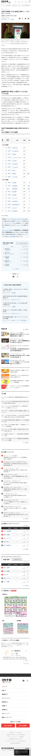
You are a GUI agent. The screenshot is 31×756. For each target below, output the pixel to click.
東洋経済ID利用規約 (15, 743)
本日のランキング (16, 5)
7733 (9, 198)
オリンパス (14, 198)
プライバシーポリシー (12, 736)
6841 (9, 191)
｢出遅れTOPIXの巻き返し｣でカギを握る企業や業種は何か (15, 303)
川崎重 (7, 571)
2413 (9, 207)
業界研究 (4, 702)
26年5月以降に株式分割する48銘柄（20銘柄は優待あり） (15, 297)
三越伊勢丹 (8, 531)
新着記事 (8, 5)
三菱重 (7, 581)
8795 (9, 160)
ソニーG (8, 578)
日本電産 (14, 182)
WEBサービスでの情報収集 (18, 734)
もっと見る (15, 269)
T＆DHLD (14, 160)
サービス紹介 (18, 732)
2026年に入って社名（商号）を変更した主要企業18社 (15, 310)
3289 (9, 204)
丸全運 (7, 534)
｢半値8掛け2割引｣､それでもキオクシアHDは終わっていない (15, 290)
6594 (25, 108)
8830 (9, 201)
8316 (9, 163)
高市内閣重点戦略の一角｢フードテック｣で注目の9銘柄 (15, 317)
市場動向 (14, 292)
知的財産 (21, 736)
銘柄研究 (4, 694)
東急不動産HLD (16, 204)
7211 (12, 110)
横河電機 (14, 191)
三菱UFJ (8, 567)
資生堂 (13, 170)
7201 (9, 210)
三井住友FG (15, 164)
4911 (9, 170)
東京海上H (8, 545)
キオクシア (8, 538)
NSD (7, 541)
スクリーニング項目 (7, 230)
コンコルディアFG (16, 157)
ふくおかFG (15, 167)
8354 (9, 167)
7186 (9, 157)
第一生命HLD (15, 151)
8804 (9, 194)
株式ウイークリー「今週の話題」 (19, 320)
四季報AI (4, 709)
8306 (9, 147)
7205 (8, 188)
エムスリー (14, 207)
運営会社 (12, 732)
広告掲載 (8, 734)
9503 (9, 173)
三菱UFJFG (15, 147)
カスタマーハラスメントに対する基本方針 (15, 741)
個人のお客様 (8, 725)
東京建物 (14, 195)
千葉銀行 (14, 154)
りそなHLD (14, 176)
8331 (9, 154)
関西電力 (14, 173)
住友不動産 (14, 201)
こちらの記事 (11, 236)
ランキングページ (17, 219)
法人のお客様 (22, 725)
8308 (9, 176)
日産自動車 (14, 211)
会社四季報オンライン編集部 (7, 19)
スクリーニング (6, 698)
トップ (2, 5)
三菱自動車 (14, 185)
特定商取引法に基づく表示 (15, 739)
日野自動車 (14, 188)
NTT (7, 574)
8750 (9, 151)
